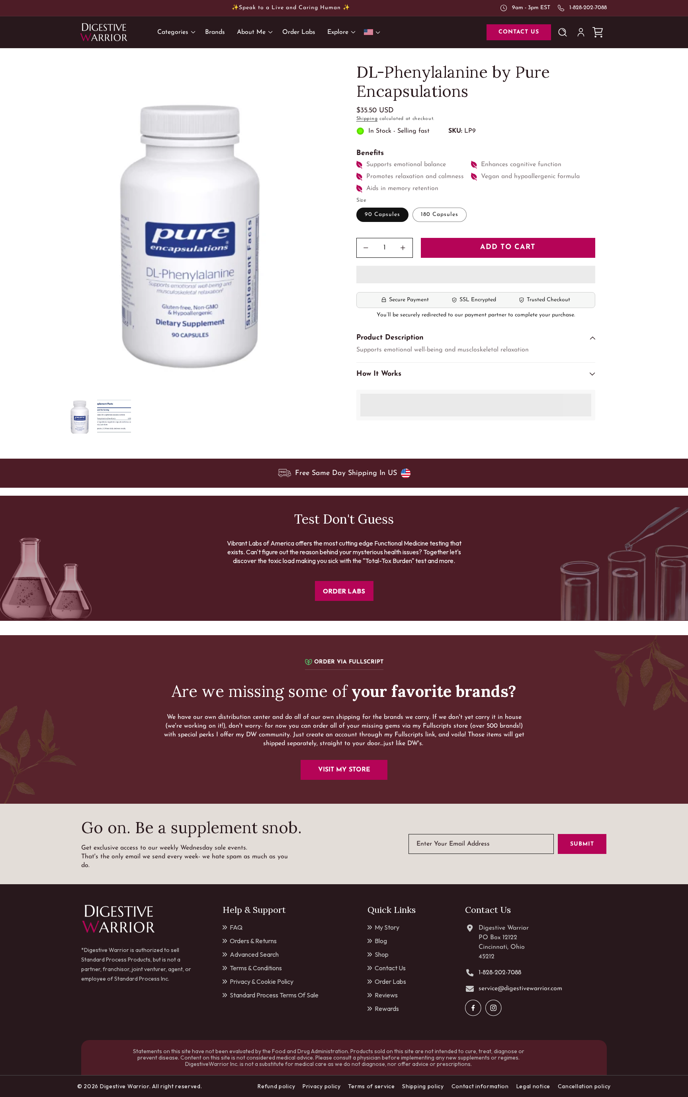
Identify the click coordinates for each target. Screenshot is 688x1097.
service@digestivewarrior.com (520, 988)
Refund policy (276, 1086)
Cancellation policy (584, 1086)
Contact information (480, 1086)
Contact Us (390, 968)
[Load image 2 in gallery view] (114, 417)
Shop (382, 954)
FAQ (236, 927)
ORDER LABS (344, 591)
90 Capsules (382, 215)
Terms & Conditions (256, 968)
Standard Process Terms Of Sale (274, 995)
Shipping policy (423, 1086)
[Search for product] (564, 32)
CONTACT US (518, 32)
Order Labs (390, 981)
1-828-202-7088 (588, 8)
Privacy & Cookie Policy (261, 981)
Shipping (367, 118)
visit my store (344, 770)
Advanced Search (254, 954)
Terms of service (371, 1086)
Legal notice (533, 1086)
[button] (475, 275)
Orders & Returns (253, 941)
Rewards (387, 1009)
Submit (582, 844)
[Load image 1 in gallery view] (80, 417)
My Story (387, 927)
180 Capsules (439, 215)
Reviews (386, 995)
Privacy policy (322, 1086)
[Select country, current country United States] (373, 32)
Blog (381, 941)
